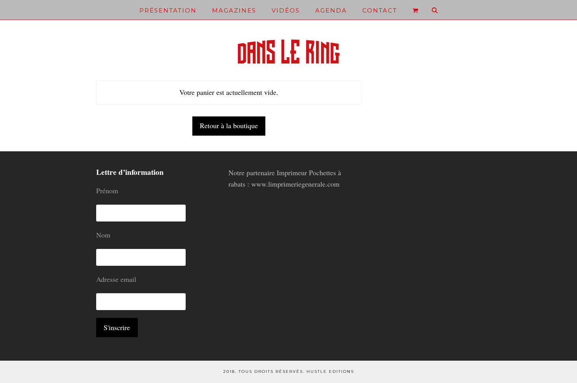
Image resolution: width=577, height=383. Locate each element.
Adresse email (116, 279)
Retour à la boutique (229, 125)
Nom (103, 235)
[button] (415, 10)
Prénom (107, 190)
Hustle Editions (330, 371)
